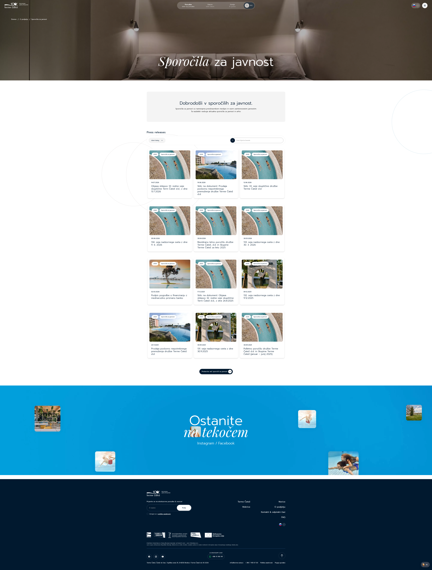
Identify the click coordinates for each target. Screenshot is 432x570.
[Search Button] (232, 140)
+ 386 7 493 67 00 (251, 563)
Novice (282, 501)
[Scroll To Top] (282, 555)
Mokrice (246, 506)
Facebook (226, 443)
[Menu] (425, 5)
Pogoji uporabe (280, 563)
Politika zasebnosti (266, 563)
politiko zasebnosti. (164, 514)
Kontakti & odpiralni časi (273, 512)
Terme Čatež (244, 501)
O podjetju (24, 19)
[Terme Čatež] (16, 5)
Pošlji (184, 508)
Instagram (205, 443)
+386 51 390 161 (217, 556)
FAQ (283, 517)
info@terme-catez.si (236, 563)
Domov (14, 19)
